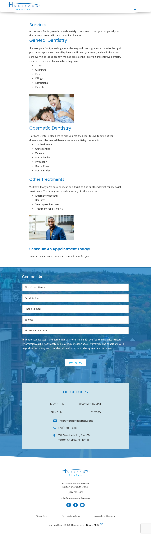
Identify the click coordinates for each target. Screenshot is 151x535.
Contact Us (75, 362)
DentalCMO (92, 525)
